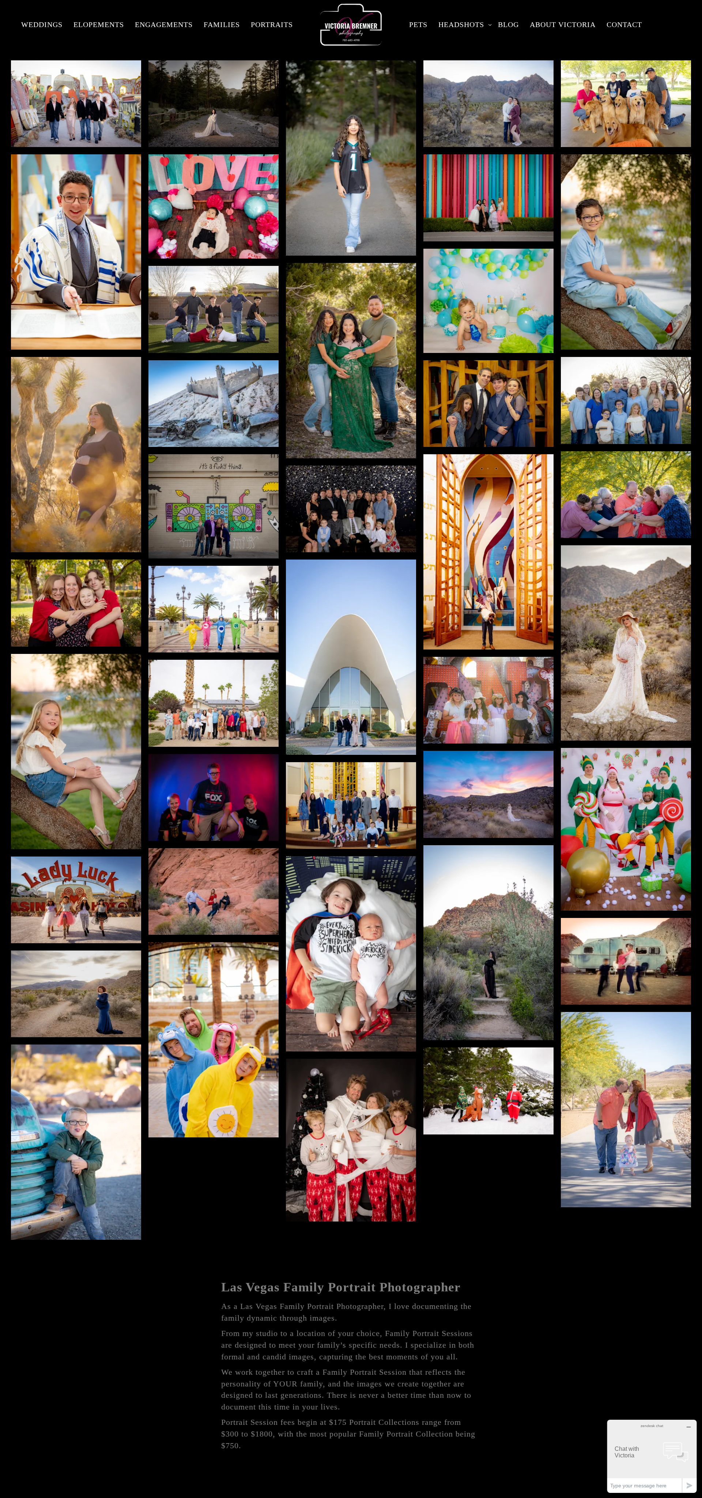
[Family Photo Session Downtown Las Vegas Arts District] (213, 506)
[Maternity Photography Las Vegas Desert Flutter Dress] (488, 794)
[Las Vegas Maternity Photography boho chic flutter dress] (626, 643)
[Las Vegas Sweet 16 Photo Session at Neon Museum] (488, 700)
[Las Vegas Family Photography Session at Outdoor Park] (626, 494)
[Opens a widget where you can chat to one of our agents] (651, 1456)
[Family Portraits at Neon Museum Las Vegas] (76, 103)
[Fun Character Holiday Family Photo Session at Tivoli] (213, 609)
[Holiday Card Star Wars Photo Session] (351, 1140)
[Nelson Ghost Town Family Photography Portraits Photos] (213, 403)
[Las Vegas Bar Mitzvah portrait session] (76, 252)
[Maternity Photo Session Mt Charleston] (213, 103)
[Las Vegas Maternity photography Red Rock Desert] (488, 103)
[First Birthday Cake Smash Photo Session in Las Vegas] (488, 301)
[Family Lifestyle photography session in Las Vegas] (351, 953)
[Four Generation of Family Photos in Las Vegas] (626, 400)
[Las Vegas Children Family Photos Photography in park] (626, 252)
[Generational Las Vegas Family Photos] (351, 509)
